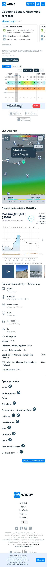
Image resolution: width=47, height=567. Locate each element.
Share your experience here (33, 460)
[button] (36, 218)
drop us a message (32, 544)
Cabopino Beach (20, 150)
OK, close (40, 560)
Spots (23, 507)
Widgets (23, 514)
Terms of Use (23, 564)
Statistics (17, 66)
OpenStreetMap (33, 194)
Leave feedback (12, 60)
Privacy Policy (18, 546)
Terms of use (28, 546)
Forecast (6, 66)
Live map (23, 503)
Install (36, 106)
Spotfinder (24, 510)
